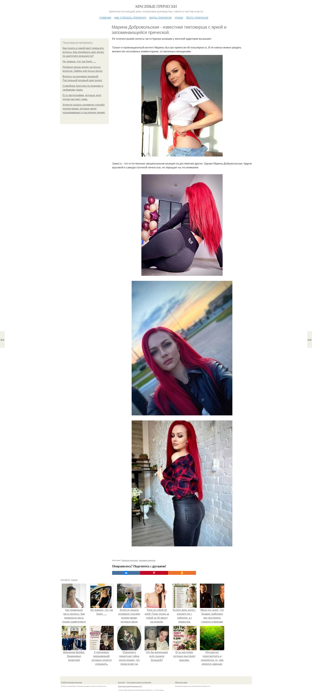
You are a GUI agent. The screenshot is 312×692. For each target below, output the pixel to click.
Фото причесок (197, 17)
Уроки (179, 17)
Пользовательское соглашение (139, 682)
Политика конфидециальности (130, 686)
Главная (105, 17)
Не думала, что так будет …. (79, 61)
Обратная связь (181, 682)
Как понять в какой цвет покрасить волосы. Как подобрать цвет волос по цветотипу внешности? (83, 52)
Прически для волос (129, 560)
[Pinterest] (154, 573)
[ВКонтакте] (126, 573)
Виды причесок (160, 17)
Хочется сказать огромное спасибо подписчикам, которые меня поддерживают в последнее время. (84, 108)
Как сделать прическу (130, 17)
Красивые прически (156, 6)
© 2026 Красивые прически (71, 682)
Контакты (121, 682)
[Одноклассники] (182, 573)
